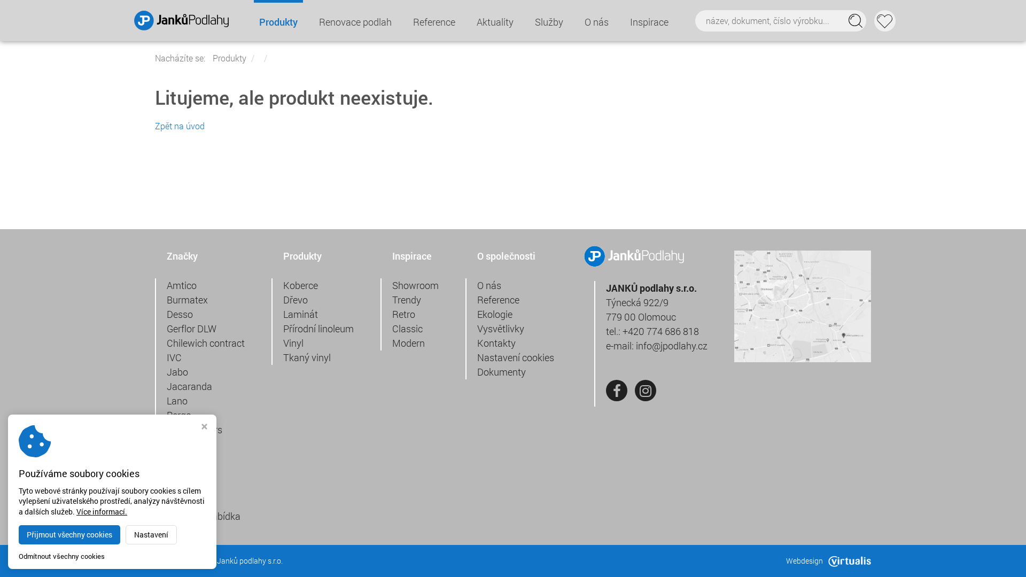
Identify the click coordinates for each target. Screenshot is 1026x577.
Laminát (300, 314)
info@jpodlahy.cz (672, 345)
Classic (407, 328)
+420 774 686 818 (661, 331)
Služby (549, 21)
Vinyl (293, 343)
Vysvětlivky (500, 328)
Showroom (415, 285)
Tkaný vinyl (307, 357)
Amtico (182, 285)
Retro (403, 314)
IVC (174, 357)
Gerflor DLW (191, 328)
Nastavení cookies (515, 357)
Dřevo (295, 299)
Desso (180, 314)
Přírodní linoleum (318, 328)
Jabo (177, 371)
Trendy (406, 299)
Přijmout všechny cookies (69, 534)
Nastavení (151, 534)
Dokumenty (501, 371)
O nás (597, 21)
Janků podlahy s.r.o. (250, 561)
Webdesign (804, 561)
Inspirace (649, 21)
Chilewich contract (206, 343)
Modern (408, 343)
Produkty (278, 21)
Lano (177, 400)
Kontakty (496, 343)
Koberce (300, 285)
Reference (434, 21)
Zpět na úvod (180, 125)
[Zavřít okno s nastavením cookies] (204, 427)
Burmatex (187, 299)
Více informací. (101, 511)
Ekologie (494, 314)
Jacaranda (189, 386)
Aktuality (495, 21)
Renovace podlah (355, 21)
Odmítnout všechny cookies (62, 556)
